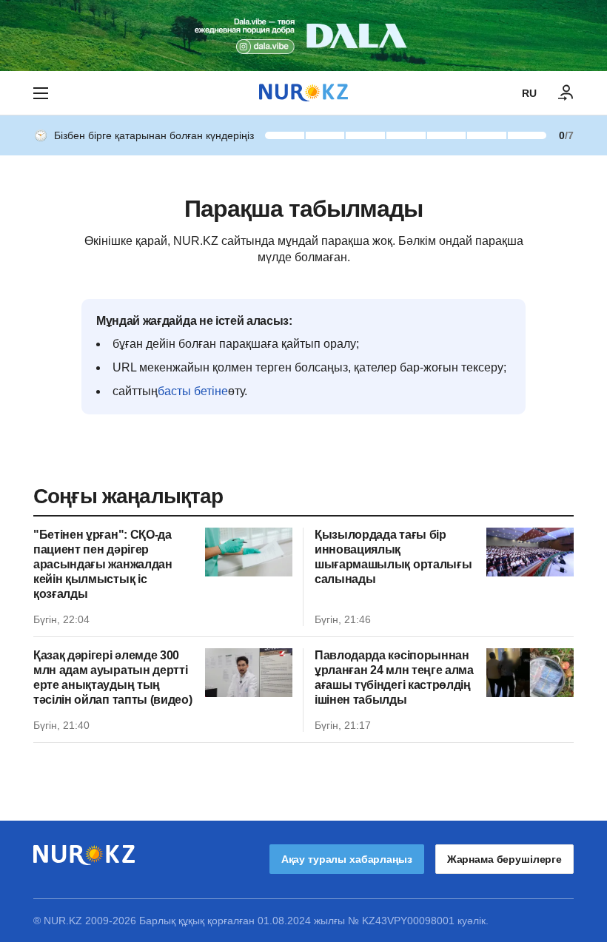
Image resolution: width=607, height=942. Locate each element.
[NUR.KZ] (303, 93)
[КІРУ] (566, 93)
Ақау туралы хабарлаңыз (346, 859)
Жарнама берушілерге (504, 859)
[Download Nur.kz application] (303, 35)
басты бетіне (193, 391)
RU (529, 93)
